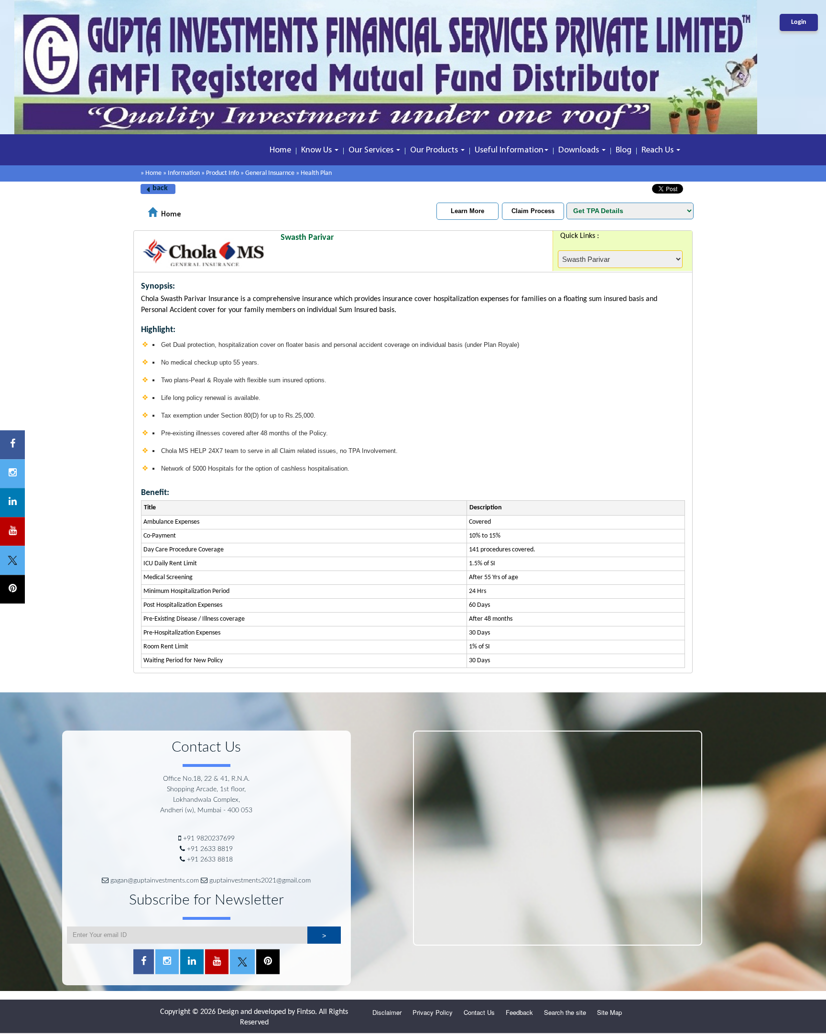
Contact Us (479, 1012)
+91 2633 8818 (210, 859)
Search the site (565, 1012)
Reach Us (658, 150)
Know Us (317, 150)
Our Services (371, 150)
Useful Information (509, 150)
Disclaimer (387, 1012)
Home (280, 150)
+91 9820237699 (209, 838)
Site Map (609, 1012)
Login (798, 22)
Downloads (579, 150)
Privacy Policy (433, 1012)
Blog (623, 150)
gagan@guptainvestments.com (154, 880)
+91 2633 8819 (210, 849)
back (160, 188)
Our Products (435, 150)
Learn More (467, 211)
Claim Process (532, 211)
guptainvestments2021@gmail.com (260, 880)
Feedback (519, 1012)
